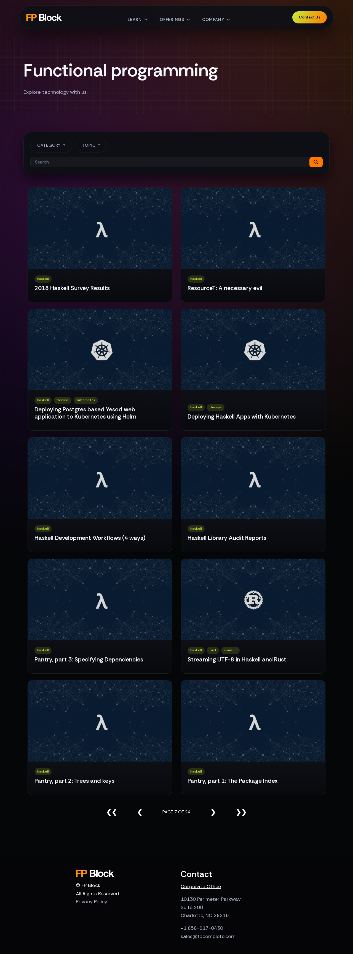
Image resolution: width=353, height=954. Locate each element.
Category (49, 145)
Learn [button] (135, 19)
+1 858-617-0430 (202, 928)
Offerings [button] (172, 19)
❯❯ (241, 812)
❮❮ (111, 812)
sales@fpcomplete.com (208, 936)
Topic (89, 145)
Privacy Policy (91, 901)
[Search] (316, 162)
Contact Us (309, 17)
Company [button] (213, 19)
